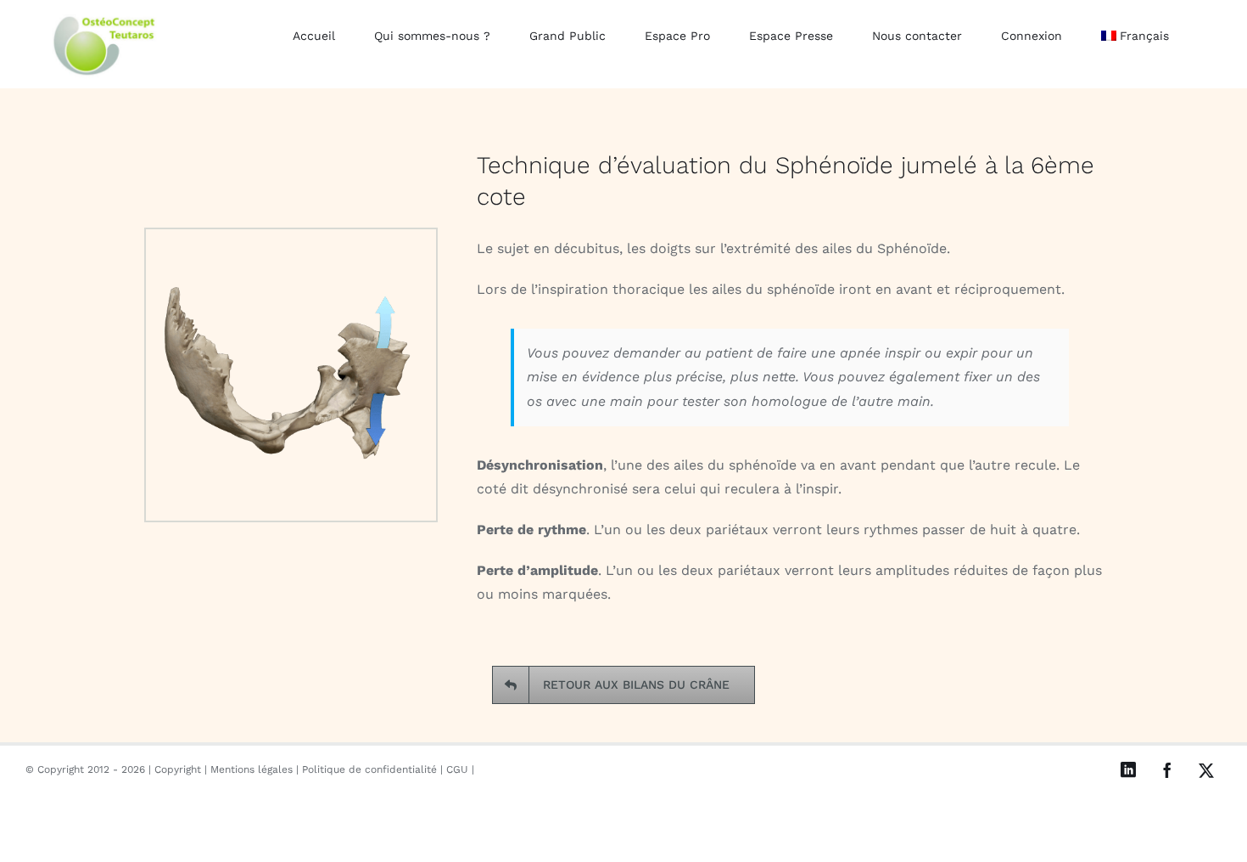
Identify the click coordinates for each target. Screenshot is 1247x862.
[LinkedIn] (1128, 769)
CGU (457, 769)
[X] (1206, 770)
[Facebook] (1167, 770)
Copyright (177, 769)
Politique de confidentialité (369, 769)
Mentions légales (251, 769)
